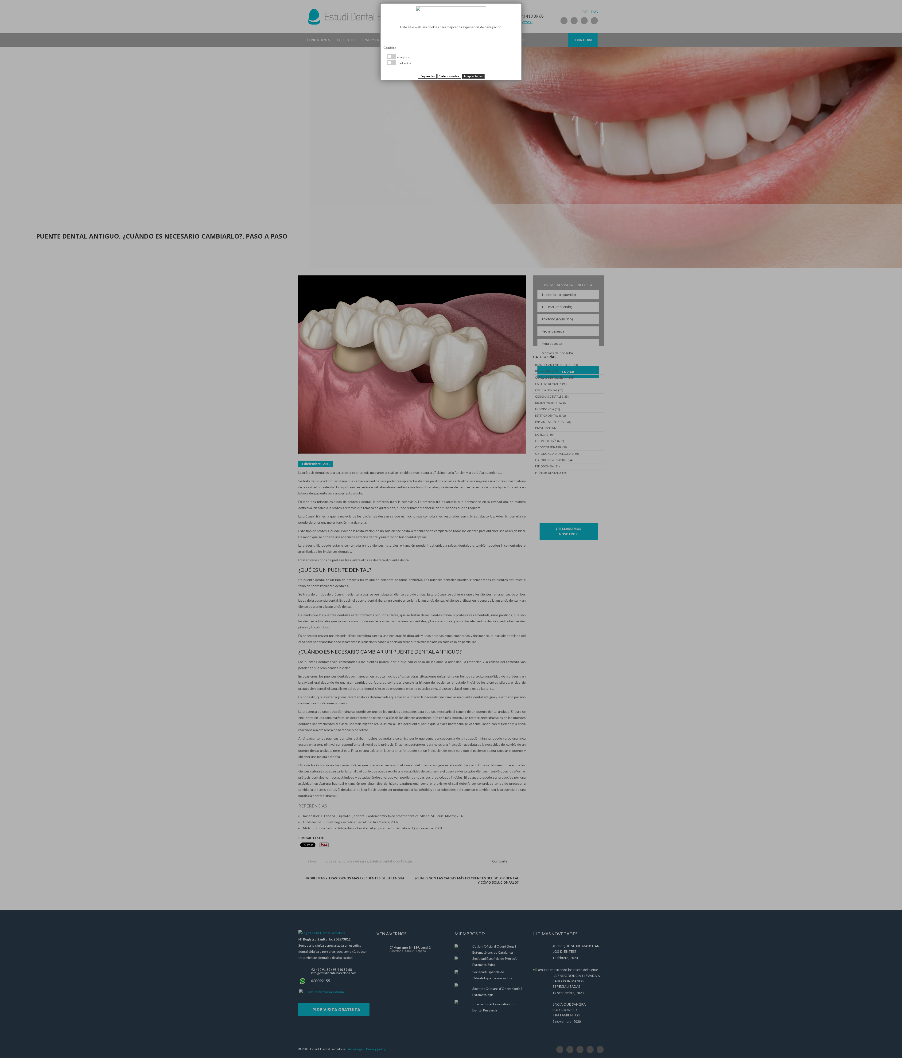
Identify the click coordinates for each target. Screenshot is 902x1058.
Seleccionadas (449, 76)
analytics (403, 57)
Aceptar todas (473, 76)
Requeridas (427, 76)
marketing (404, 63)
